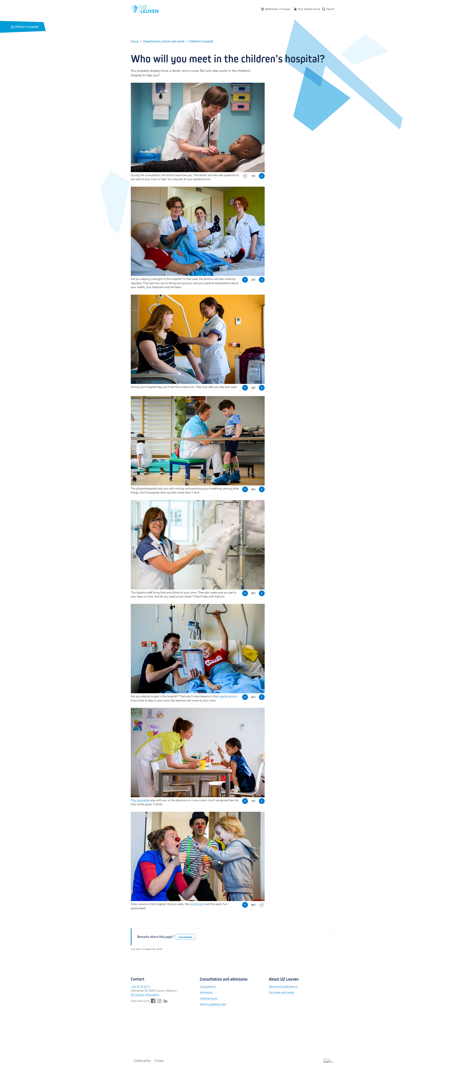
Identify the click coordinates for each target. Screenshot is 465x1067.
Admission (206, 992)
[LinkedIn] (165, 1000)
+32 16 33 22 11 (140, 986)
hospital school (227, 696)
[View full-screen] (260, 87)
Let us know (185, 937)
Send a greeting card (213, 1004)
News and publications (283, 986)
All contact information (145, 994)
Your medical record (309, 9)
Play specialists (140, 800)
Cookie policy (142, 1060)
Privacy (159, 1060)
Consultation (208, 986)
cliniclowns (197, 904)
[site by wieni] (328, 1060)
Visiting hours (208, 998)
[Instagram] (159, 1001)
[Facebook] (153, 1000)
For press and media (281, 992)
